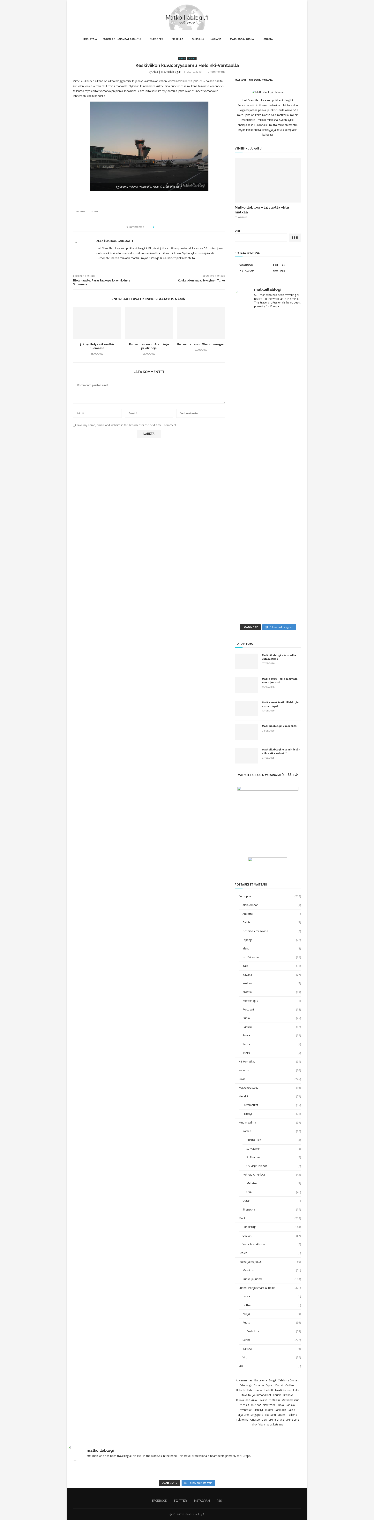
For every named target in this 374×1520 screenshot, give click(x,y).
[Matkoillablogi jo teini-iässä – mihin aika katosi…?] (246, 756)
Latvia (272, 1296)
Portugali (272, 1009)
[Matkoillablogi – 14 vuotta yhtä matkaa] (268, 180)
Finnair (279, 1385)
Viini (270, 1366)
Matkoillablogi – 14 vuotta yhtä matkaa (262, 209)
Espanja (272, 940)
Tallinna (292, 1414)
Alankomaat (272, 905)
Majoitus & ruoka (242, 39)
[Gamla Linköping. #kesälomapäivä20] (285, 392)
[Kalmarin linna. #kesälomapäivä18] (285, 617)
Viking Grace (276, 1419)
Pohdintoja (272, 1227)
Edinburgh (246, 1385)
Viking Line (292, 1419)
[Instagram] (292, 16)
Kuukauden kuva (246, 1400)
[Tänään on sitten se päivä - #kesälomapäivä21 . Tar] (251, 500)
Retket (270, 1253)
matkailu (274, 1400)
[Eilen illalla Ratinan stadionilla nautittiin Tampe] (285, 350)
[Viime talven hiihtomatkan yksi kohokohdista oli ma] (251, 329)
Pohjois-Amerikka (272, 1174)
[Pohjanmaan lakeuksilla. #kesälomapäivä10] (139, 1469)
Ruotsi (272, 1322)
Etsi (237, 231)
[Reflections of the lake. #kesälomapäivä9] (90, 1469)
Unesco (255, 1419)
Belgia (272, 922)
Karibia (272, 1131)
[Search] (301, 16)
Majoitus (272, 1270)
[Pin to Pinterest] (168, 227)
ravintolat (246, 1410)
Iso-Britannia (272, 957)
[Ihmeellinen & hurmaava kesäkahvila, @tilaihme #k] (235, 1470)
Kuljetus (270, 1070)
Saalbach (280, 1410)
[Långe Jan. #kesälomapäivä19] (251, 617)
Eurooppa (156, 39)
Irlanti (272, 948)
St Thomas (273, 1157)
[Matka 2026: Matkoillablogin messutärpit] (246, 708)
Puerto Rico (273, 1140)
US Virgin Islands (273, 1166)
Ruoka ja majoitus (270, 1261)
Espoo (269, 1385)
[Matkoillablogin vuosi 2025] (246, 732)
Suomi (94, 211)
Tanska (272, 1348)
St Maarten (273, 1148)
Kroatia (272, 992)
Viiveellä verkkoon (272, 1244)
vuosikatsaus (275, 1424)
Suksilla (198, 39)
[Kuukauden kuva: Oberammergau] (201, 323)
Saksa (272, 1035)
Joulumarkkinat (261, 1395)
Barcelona (260, 1380)
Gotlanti (290, 1385)
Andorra (272, 914)
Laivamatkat (272, 1105)
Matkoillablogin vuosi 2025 (279, 726)
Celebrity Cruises (288, 1380)
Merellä (177, 39)
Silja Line (243, 1414)
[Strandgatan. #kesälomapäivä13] (187, 1467)
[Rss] (296, 16)
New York (269, 1405)
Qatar (272, 1200)
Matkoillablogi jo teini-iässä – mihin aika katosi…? (281, 751)
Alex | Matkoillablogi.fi (167, 71)
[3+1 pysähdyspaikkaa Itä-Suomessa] (97, 323)
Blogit (272, 1380)
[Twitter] (288, 16)
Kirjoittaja (89, 39)
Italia (272, 966)
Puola (272, 1018)
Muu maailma (270, 1122)
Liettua (272, 1305)
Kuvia (270, 1079)
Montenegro (272, 1000)
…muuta (268, 39)
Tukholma (273, 1331)
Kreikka (272, 983)
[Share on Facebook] (161, 227)
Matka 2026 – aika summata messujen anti (279, 680)
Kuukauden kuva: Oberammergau (201, 344)
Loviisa (262, 1400)
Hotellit (268, 1390)
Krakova (288, 1395)
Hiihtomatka (255, 1390)
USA (273, 1192)
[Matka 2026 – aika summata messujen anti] (246, 685)
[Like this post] (156, 227)
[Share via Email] (172, 227)
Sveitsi (272, 1044)
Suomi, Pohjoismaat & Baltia (122, 39)
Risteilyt (272, 1114)
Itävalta (272, 974)
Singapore (272, 1209)
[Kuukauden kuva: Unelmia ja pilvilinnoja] (149, 323)
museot (256, 1405)
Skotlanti (270, 1414)
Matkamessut (290, 1400)
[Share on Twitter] (164, 227)
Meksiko (273, 1183)
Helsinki (80, 211)
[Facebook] (284, 16)
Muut (270, 1218)
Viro (272, 1357)
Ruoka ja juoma (272, 1279)
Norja (272, 1314)
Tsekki (272, 1053)
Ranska (272, 1027)
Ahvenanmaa (244, 1380)
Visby (261, 1424)
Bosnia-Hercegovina (272, 931)
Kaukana (215, 39)
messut (244, 1405)
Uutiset (272, 1235)
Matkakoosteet (270, 1087)
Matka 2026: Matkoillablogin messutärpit (280, 704)
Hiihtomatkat (270, 1061)
